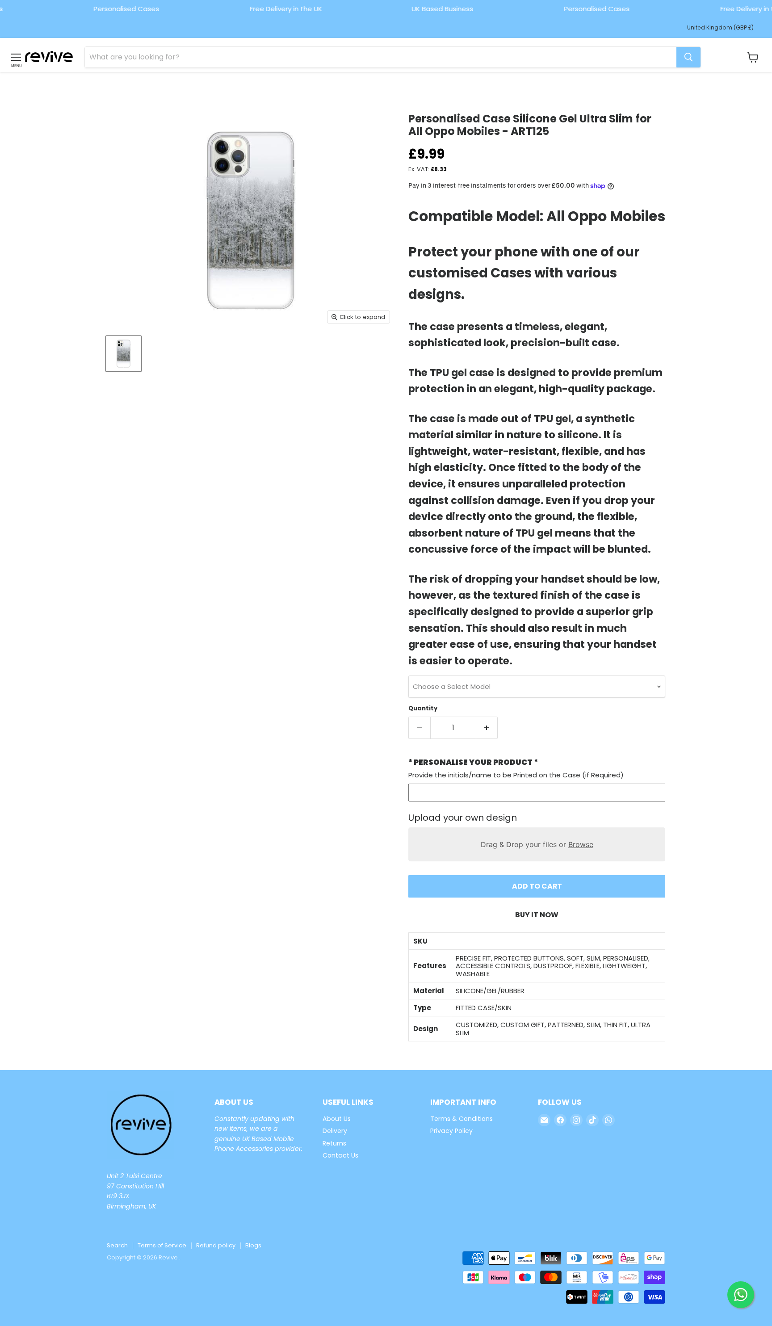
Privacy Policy (451, 1130)
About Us (337, 1118)
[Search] (688, 57)
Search (117, 1245)
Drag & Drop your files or (537, 844)
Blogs (253, 1245)
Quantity (422, 708)
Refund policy (215, 1245)
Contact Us (340, 1155)
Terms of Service (162, 1245)
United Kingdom (720, 27)
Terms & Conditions (461, 1118)
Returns (334, 1143)
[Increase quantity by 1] (487, 728)
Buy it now (536, 915)
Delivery (335, 1130)
